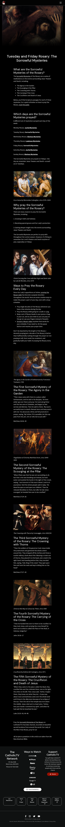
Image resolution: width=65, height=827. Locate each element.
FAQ (33, 821)
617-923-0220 (14, 767)
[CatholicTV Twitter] (34, 816)
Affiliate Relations (21, 821)
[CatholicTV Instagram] (30, 816)
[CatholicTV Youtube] (39, 816)
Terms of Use (29, 821)
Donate (54, 774)
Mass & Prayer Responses (44, 800)
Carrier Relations (45, 821)
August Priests (57, 799)
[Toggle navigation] (60, 2)
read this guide (24, 105)
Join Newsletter (9, 799)
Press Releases (38, 821)
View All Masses (32, 800)
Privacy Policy (53, 821)
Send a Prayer (21, 800)
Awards (15, 821)
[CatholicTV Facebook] (26, 816)
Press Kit (11, 821)
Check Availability (33, 789)
